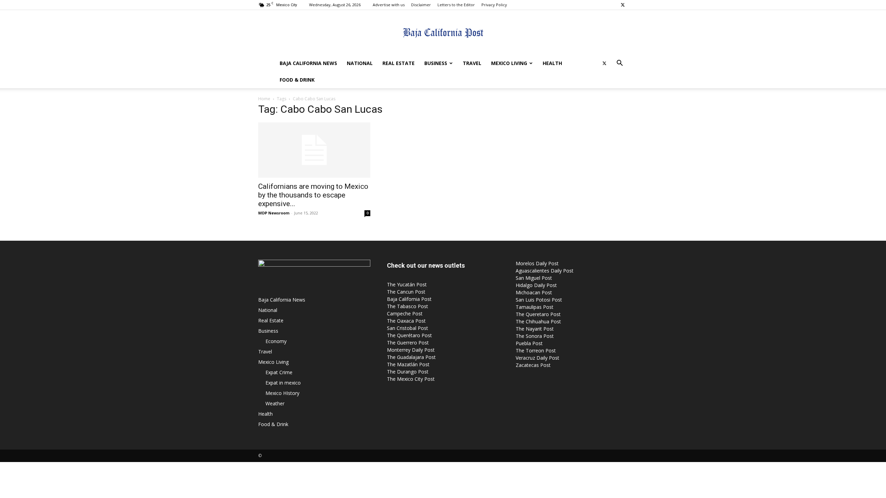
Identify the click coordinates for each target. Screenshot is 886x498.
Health (552, 63)
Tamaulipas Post (534, 307)
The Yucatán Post (407, 284)
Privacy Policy (494, 4)
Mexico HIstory (282, 393)
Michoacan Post (534, 292)
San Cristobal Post (407, 328)
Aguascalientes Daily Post (544, 270)
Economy (276, 341)
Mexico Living (509, 63)
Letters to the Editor (456, 4)
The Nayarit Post (535, 328)
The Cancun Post (406, 291)
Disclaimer (421, 4)
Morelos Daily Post (537, 263)
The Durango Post (407, 371)
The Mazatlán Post (408, 364)
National (360, 63)
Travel (472, 63)
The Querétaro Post (409, 335)
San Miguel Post (534, 278)
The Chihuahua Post (538, 321)
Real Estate (398, 63)
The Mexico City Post (411, 379)
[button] (619, 64)
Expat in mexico (283, 382)
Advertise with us (389, 4)
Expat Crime (278, 372)
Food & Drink (297, 79)
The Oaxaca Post (406, 320)
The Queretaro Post (538, 314)
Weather (274, 403)
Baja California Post (409, 299)
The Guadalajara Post (411, 357)
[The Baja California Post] (443, 33)
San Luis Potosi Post (539, 299)
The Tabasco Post (407, 306)
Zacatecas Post (533, 365)
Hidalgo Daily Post (536, 285)
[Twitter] (622, 5)
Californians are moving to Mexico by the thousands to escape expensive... (313, 195)
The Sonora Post (535, 336)
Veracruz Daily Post (537, 357)
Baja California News (308, 63)
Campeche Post (405, 313)
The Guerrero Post (408, 342)
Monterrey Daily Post (411, 350)
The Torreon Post (536, 350)
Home (264, 99)
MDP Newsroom (273, 212)
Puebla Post (529, 343)
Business (435, 63)
